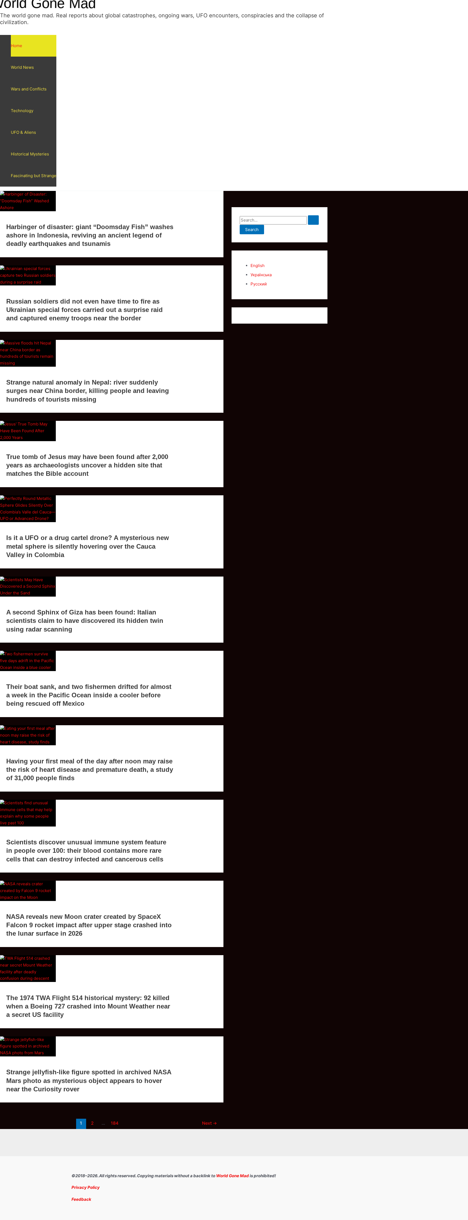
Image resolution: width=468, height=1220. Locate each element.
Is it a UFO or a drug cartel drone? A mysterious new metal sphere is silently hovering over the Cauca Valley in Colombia (87, 546)
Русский (259, 284)
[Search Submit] (313, 220)
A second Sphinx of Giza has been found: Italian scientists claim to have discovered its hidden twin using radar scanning (84, 621)
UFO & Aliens (23, 132)
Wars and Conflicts (29, 89)
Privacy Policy (86, 1187)
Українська (261, 274)
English (258, 265)
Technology (22, 110)
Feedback (81, 1199)
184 (114, 1123)
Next (209, 1123)
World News (22, 67)
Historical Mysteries (30, 154)
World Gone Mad (232, 1175)
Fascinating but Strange (33, 175)
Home (16, 45)
